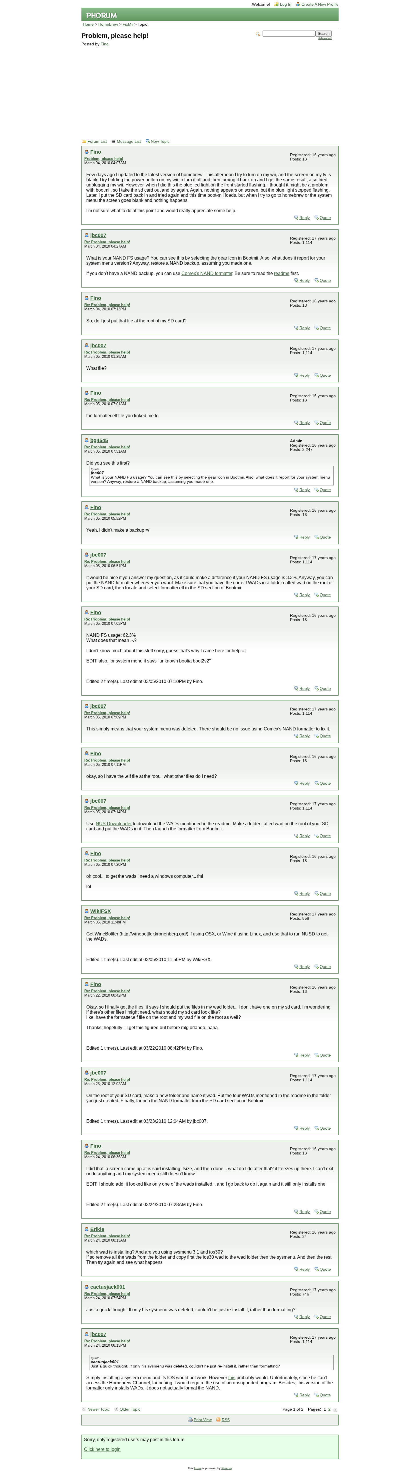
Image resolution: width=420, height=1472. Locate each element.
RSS (226, 1420)
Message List (129, 141)
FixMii (128, 24)
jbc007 (98, 235)
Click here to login (102, 1449)
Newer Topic (98, 1409)
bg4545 (99, 440)
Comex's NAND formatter (206, 273)
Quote (325, 218)
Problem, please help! (103, 158)
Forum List (97, 141)
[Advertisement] (206, 89)
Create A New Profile (320, 4)
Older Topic (130, 1409)
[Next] (335, 1409)
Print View (203, 1420)
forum (197, 1468)
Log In (285, 4)
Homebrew (108, 24)
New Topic (160, 141)
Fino (105, 44)
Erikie (97, 1229)
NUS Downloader (114, 823)
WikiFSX (100, 911)
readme (281, 273)
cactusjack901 (107, 1287)
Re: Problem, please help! (107, 242)
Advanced (325, 38)
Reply (304, 218)
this (231, 1377)
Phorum (226, 1468)
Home (88, 24)
